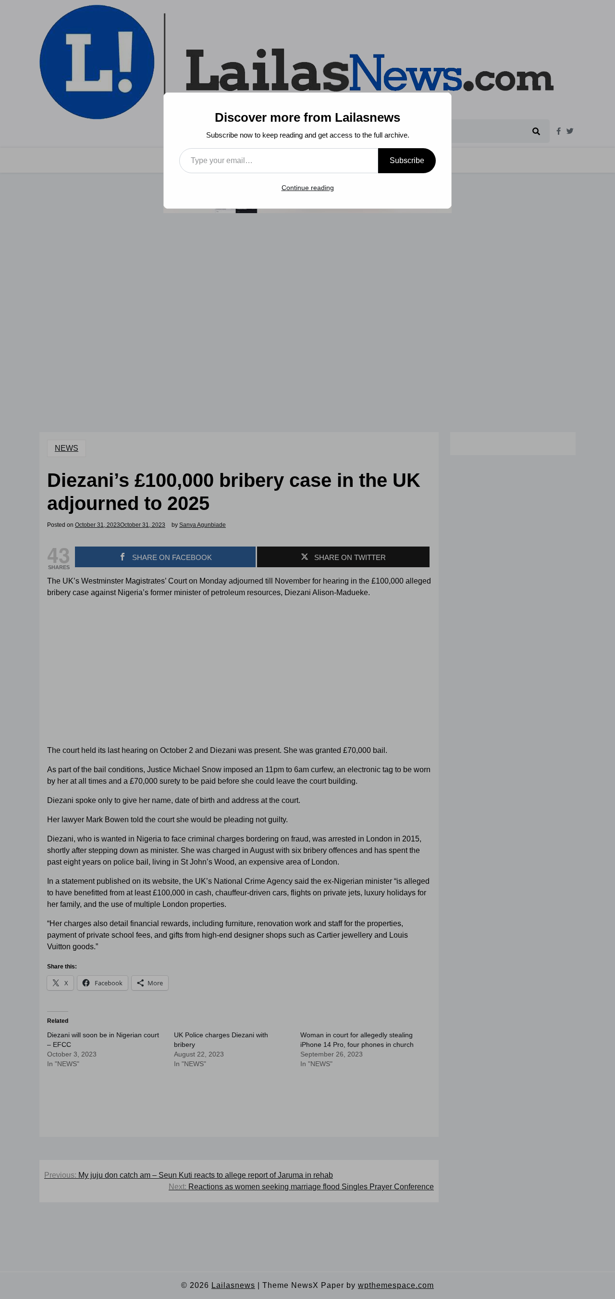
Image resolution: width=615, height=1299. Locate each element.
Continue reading (308, 187)
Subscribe (407, 160)
